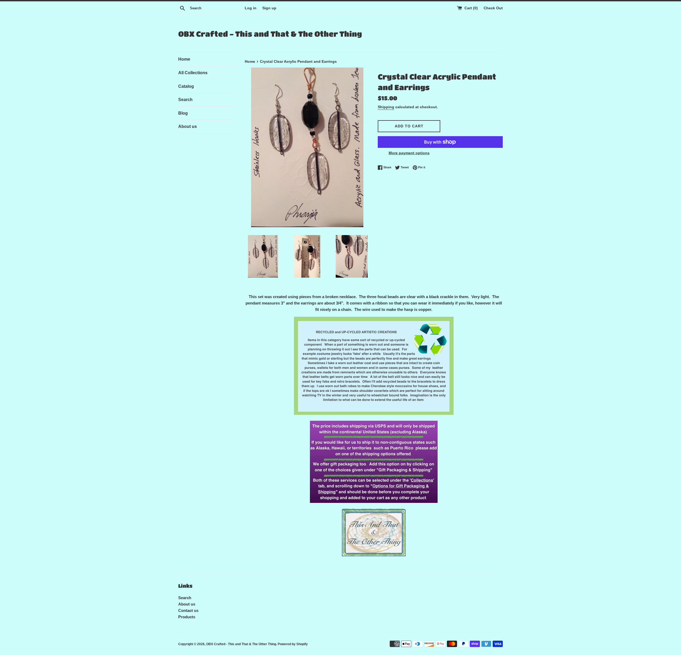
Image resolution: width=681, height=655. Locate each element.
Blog (183, 113)
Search (185, 99)
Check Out (493, 8)
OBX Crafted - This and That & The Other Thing (270, 34)
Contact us (188, 610)
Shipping (386, 107)
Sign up (269, 8)
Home (184, 59)
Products (186, 617)
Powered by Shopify (293, 644)
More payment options (409, 153)
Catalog (186, 86)
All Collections (192, 72)
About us (187, 126)
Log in (250, 8)
